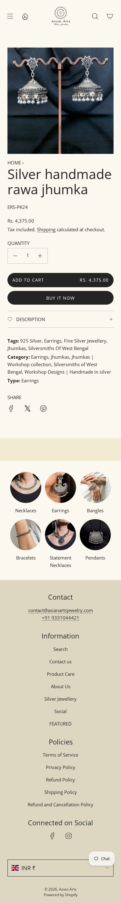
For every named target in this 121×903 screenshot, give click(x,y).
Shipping (46, 229)
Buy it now (60, 298)
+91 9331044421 (60, 618)
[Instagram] (68, 835)
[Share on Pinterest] (43, 409)
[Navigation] (9, 16)
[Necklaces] (25, 487)
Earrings (60, 510)
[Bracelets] (25, 534)
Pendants (95, 558)
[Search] (94, 16)
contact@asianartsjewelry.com (60, 610)
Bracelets (26, 558)
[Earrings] (60, 487)
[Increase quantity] (40, 255)
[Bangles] (95, 487)
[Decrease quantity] (15, 255)
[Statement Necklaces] (60, 534)
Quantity (18, 243)
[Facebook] (52, 835)
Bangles (95, 510)
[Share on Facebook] (11, 409)
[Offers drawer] (24, 16)
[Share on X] (27, 409)
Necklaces (25, 510)
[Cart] (109, 16)
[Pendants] (95, 534)
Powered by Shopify (61, 894)
